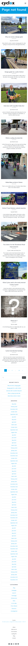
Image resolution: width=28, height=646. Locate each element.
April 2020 (14, 566)
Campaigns (14, 590)
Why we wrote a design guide (14, 37)
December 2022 (14, 484)
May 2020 (14, 564)
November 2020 (14, 548)
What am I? (14, 320)
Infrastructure (14, 598)
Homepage (14, 595)
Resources (14, 608)
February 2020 (14, 572)
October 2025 (14, 411)
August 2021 (14, 525)
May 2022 (14, 502)
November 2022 (14, 486)
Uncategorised (14, 611)
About (14, 627)
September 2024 (14, 429)
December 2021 (14, 515)
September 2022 (14, 492)
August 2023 (14, 463)
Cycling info (14, 633)
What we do (14, 629)
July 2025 (14, 417)
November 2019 (14, 579)
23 (19, 370)
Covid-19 (14, 593)
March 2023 (14, 476)
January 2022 (14, 512)
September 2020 (14, 554)
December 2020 (14, 546)
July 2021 (14, 528)
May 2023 (14, 471)
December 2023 (14, 453)
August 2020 (14, 556)
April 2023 (14, 473)
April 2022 (14, 504)
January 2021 (14, 543)
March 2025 (14, 424)
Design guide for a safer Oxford (14, 72)
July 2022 (14, 497)
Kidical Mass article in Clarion (14, 182)
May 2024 (14, 440)
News (14, 600)
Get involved (14, 631)
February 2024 (14, 448)
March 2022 (14, 507)
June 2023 (14, 468)
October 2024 (14, 427)
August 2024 (14, 432)
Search (23, 377)
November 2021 (14, 517)
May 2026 (14, 404)
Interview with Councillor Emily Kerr (14, 106)
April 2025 (14, 422)
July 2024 (14, 435)
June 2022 (14, 499)
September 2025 (14, 414)
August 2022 (14, 494)
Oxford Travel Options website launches (14, 208)
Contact (14, 638)
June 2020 (14, 561)
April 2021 (14, 535)
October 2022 (14, 489)
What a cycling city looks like (14, 138)
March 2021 (14, 538)
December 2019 (14, 577)
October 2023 (14, 458)
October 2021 (14, 520)
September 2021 (14, 523)
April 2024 (14, 442)
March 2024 (14, 445)
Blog (14, 587)
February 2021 (14, 541)
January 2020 (14, 574)
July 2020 (14, 559)
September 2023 (14, 460)
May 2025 (14, 419)
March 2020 (14, 569)
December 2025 (14, 409)
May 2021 (14, 533)
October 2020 (14, 551)
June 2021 (14, 530)
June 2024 (14, 437)
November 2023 (14, 455)
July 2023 (14, 466)
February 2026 (14, 406)
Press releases (14, 606)
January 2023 (14, 481)
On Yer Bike (14, 603)
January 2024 (14, 450)
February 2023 (14, 479)
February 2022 (14, 510)
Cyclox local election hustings (14, 351)
